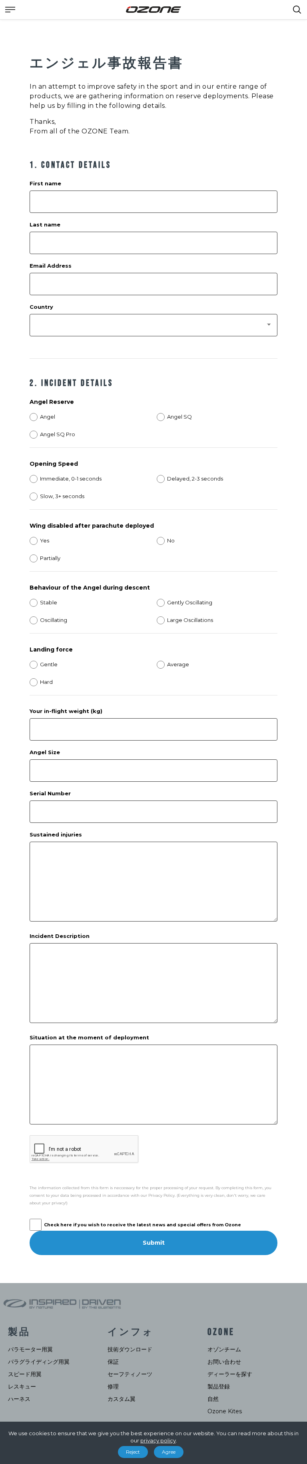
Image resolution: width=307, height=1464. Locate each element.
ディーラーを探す (229, 1374)
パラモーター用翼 (30, 1349)
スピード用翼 (25, 1374)
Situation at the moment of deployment (89, 1037)
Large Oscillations (190, 620)
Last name (45, 224)
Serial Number (50, 793)
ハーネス (19, 1398)
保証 (113, 1361)
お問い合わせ (224, 1361)
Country (41, 307)
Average (178, 664)
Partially (50, 558)
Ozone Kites (224, 1411)
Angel (47, 416)
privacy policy (158, 1440)
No (171, 540)
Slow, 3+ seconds (62, 496)
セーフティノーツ (130, 1374)
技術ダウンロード (130, 1349)
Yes (44, 540)
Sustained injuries (56, 834)
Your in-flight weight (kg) (66, 711)
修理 (113, 1386)
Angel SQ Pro (57, 434)
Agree (168, 1452)
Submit (154, 1242)
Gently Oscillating (189, 602)
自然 (213, 1398)
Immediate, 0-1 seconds (71, 478)
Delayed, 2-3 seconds (195, 478)
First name (45, 183)
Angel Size (45, 752)
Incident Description (60, 936)
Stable (48, 602)
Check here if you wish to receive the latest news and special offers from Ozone (142, 1225)
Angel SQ (179, 416)
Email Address (51, 265)
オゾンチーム (224, 1349)
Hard (46, 682)
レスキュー (22, 1386)
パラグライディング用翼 (39, 1361)
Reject (133, 1452)
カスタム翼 (122, 1398)
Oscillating (53, 620)
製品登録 (218, 1386)
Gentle (49, 664)
